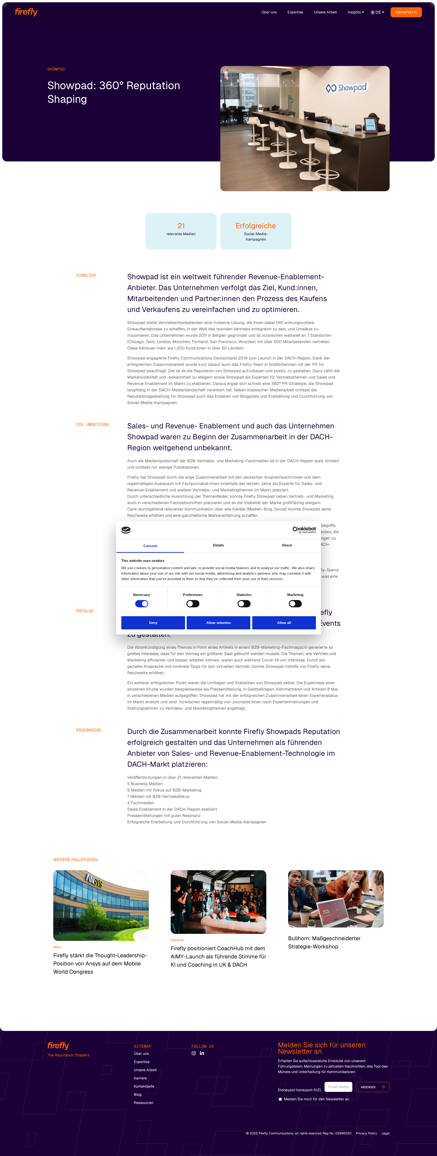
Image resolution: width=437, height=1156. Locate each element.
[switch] (192, 603)
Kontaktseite (406, 12)
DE (378, 12)
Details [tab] (218, 545)
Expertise (295, 12)
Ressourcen (143, 1102)
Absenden (368, 1087)
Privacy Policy (366, 1133)
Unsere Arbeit (325, 12)
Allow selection (218, 623)
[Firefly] (26, 12)
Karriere (140, 1078)
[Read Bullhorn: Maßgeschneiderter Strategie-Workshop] (336, 898)
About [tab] (287, 545)
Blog (138, 1094)
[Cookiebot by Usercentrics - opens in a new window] (296, 530)
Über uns (269, 12)
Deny (153, 623)
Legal (386, 1133)
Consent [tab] (150, 546)
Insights (354, 12)
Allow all (284, 623)
